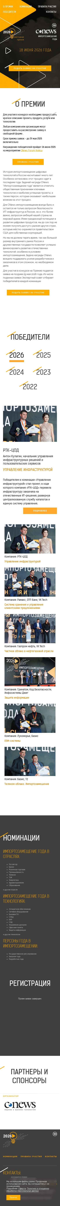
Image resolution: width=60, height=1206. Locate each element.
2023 (43, 372)
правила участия (28, 162)
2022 (30, 386)
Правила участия (47, 6)
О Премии (8, 6)
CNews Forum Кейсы (32, 150)
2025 (43, 355)
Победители (9, 11)
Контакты (51, 11)
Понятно (13, 1197)
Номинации (26, 6)
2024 (16, 372)
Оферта (22, 1188)
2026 (16, 355)
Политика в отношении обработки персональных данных (27, 1189)
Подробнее (40, 510)
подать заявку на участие (30, 68)
